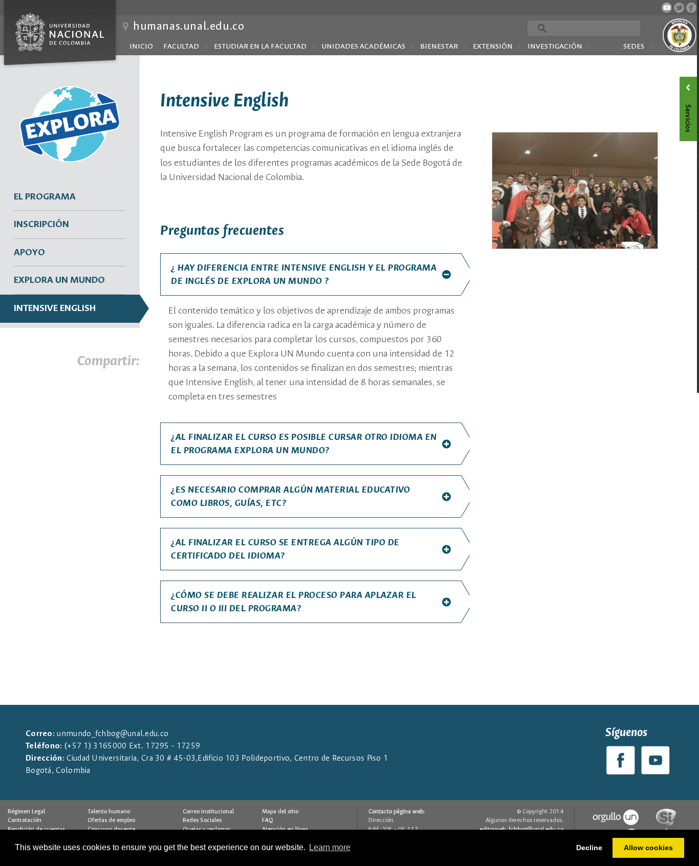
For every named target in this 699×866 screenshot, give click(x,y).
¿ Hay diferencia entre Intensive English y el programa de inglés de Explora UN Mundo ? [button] (303, 274)
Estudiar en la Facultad (260, 46)
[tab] (310, 274)
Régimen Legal (26, 812)
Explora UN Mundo (59, 280)
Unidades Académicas (363, 46)
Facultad (181, 46)
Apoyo (29, 253)
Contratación (24, 820)
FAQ (267, 820)
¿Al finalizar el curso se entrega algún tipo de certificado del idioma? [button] (285, 549)
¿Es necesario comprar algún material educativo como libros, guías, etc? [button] (290, 496)
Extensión (493, 46)
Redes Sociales (202, 820)
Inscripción (41, 224)
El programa (45, 197)
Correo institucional (208, 812)
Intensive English (55, 308)
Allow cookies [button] (648, 847)
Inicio (141, 46)
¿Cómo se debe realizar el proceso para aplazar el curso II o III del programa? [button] (294, 602)
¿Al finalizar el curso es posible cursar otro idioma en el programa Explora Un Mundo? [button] (304, 444)
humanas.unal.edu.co (188, 26)
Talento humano (109, 812)
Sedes (633, 46)
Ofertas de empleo (111, 820)
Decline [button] (589, 847)
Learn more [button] (330, 847)
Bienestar (439, 46)
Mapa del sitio (280, 812)
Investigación (555, 46)
